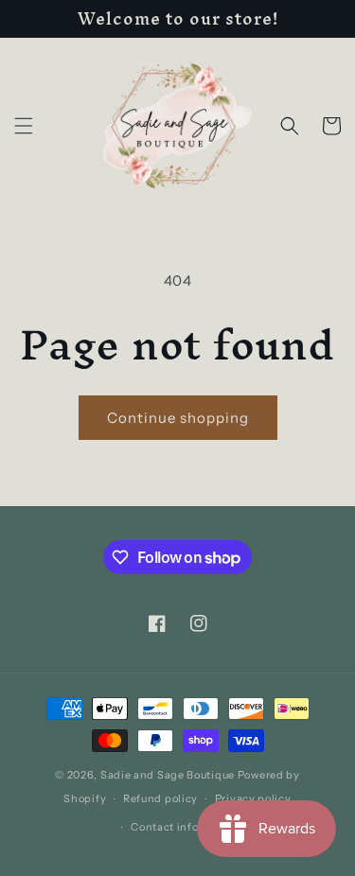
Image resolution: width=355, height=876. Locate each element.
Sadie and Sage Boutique (167, 774)
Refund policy (160, 798)
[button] (23, 126)
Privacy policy (253, 798)
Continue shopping (178, 418)
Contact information (185, 826)
